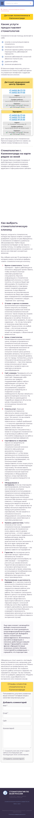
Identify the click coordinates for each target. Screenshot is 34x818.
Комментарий (8, 728)
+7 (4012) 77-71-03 (17, 117)
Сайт (5, 721)
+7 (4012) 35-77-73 (17, 90)
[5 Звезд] (21, 107)
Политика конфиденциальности (17, 814)
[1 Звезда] (9, 105)
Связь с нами (17, 803)
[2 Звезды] (17, 105)
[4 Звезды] (14, 107)
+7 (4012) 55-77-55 (17, 93)
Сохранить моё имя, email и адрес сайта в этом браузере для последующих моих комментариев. (16, 752)
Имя (5, 706)
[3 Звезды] (25, 105)
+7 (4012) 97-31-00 (17, 120)
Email (5, 713)
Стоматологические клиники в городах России (17, 801)
